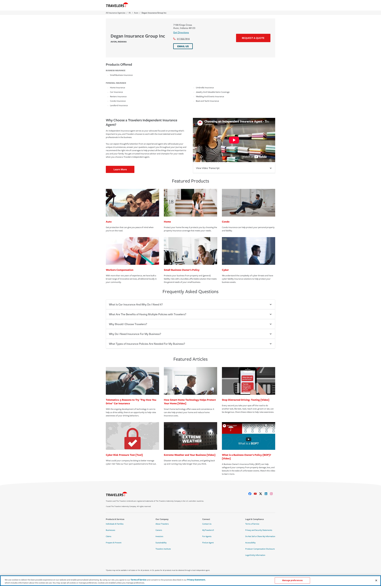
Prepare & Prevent (113, 542)
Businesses (110, 530)
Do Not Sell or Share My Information (260, 536)
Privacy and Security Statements (258, 530)
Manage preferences (292, 580)
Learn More (120, 169)
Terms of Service (252, 524)
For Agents (206, 536)
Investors (159, 536)
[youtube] (256, 493)
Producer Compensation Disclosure (260, 549)
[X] (261, 493)
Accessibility (250, 542)
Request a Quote (253, 38)
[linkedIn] (267, 493)
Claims (108, 536)
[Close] (376, 580)
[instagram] (272, 493)
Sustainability (161, 542)
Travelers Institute (163, 549)
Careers (159, 530)
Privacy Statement (196, 579)
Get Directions (181, 32)
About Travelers (162, 524)
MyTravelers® (208, 530)
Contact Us (206, 524)
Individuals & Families (115, 524)
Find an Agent (208, 542)
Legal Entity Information (255, 555)
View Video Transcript (208, 168)
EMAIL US (183, 46)
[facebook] (251, 493)
